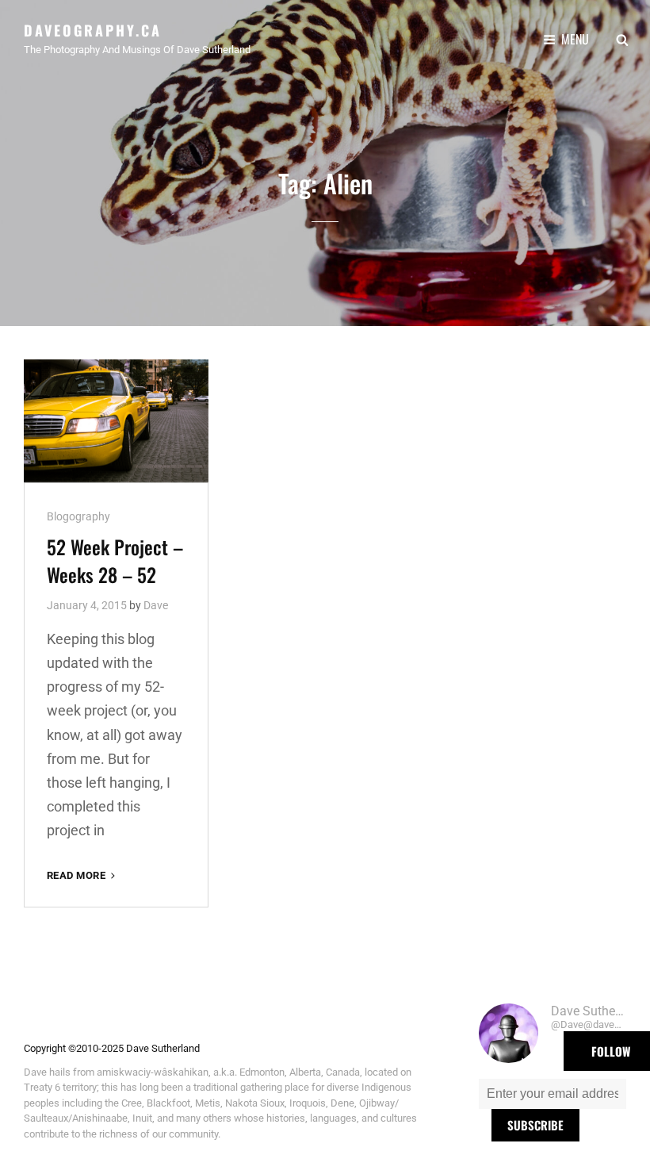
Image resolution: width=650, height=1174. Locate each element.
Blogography (78, 516)
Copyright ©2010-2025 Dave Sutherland (112, 1048)
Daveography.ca (93, 30)
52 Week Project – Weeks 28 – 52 (115, 560)
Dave (155, 605)
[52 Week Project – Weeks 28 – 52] (116, 421)
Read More (82, 876)
